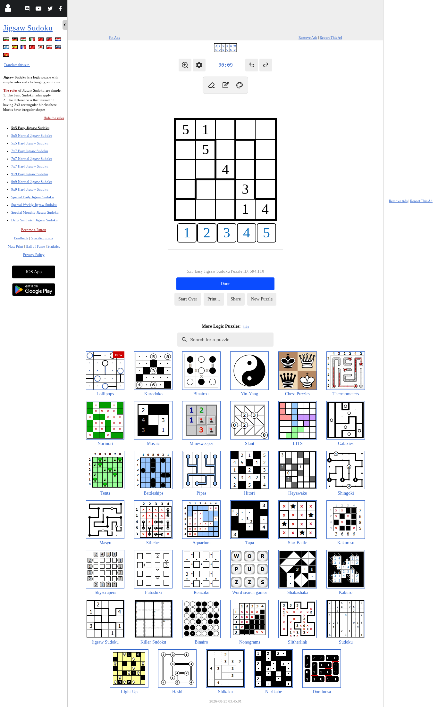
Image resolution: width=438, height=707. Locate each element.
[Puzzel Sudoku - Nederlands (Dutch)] (58, 40)
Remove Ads (308, 37)
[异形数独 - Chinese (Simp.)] (41, 40)
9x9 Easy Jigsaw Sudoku (29, 174)
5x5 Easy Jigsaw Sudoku (30, 128)
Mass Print (15, 246)
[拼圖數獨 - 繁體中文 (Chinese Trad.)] (50, 40)
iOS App (34, 271)
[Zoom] (185, 65)
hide (246, 326)
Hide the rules (54, 118)
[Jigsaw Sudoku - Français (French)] (24, 48)
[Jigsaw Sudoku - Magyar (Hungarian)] (24, 40)
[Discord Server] (28, 9)
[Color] (239, 85)
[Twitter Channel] (50, 9)
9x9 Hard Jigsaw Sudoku (29, 189)
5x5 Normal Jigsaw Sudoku (31, 135)
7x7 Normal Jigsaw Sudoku (31, 158)
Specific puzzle (42, 238)
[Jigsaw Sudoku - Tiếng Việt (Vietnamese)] (6, 56)
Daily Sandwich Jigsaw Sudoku (34, 220)
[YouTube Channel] (39, 9)
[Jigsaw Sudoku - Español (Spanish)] (15, 48)
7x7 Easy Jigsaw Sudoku (29, 151)
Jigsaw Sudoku (28, 27)
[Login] (8, 9)
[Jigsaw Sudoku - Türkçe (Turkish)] (32, 48)
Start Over (187, 299)
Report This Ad (331, 37)
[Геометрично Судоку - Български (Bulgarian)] (6, 40)
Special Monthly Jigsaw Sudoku (35, 212)
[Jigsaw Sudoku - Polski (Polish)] (50, 48)
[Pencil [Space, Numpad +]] (225, 85)
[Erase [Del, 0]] (211, 85)
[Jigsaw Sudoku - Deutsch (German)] (15, 40)
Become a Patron (33, 230)
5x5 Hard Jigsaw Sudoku (29, 143)
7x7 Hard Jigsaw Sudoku (29, 166)
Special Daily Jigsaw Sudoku (32, 197)
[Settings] (199, 65)
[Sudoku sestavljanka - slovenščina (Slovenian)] (58, 48)
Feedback (21, 238)
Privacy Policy (34, 255)
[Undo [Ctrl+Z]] (251, 65)
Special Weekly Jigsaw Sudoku (34, 205)
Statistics (53, 246)
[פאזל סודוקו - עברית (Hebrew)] (6, 48)
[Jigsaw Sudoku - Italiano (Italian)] (32, 40)
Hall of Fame (35, 246)
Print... (213, 299)
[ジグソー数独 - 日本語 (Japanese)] (41, 48)
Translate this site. (17, 65)
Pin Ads (114, 37)
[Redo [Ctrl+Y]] (265, 65)
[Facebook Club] (61, 9)
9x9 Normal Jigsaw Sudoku (31, 182)
